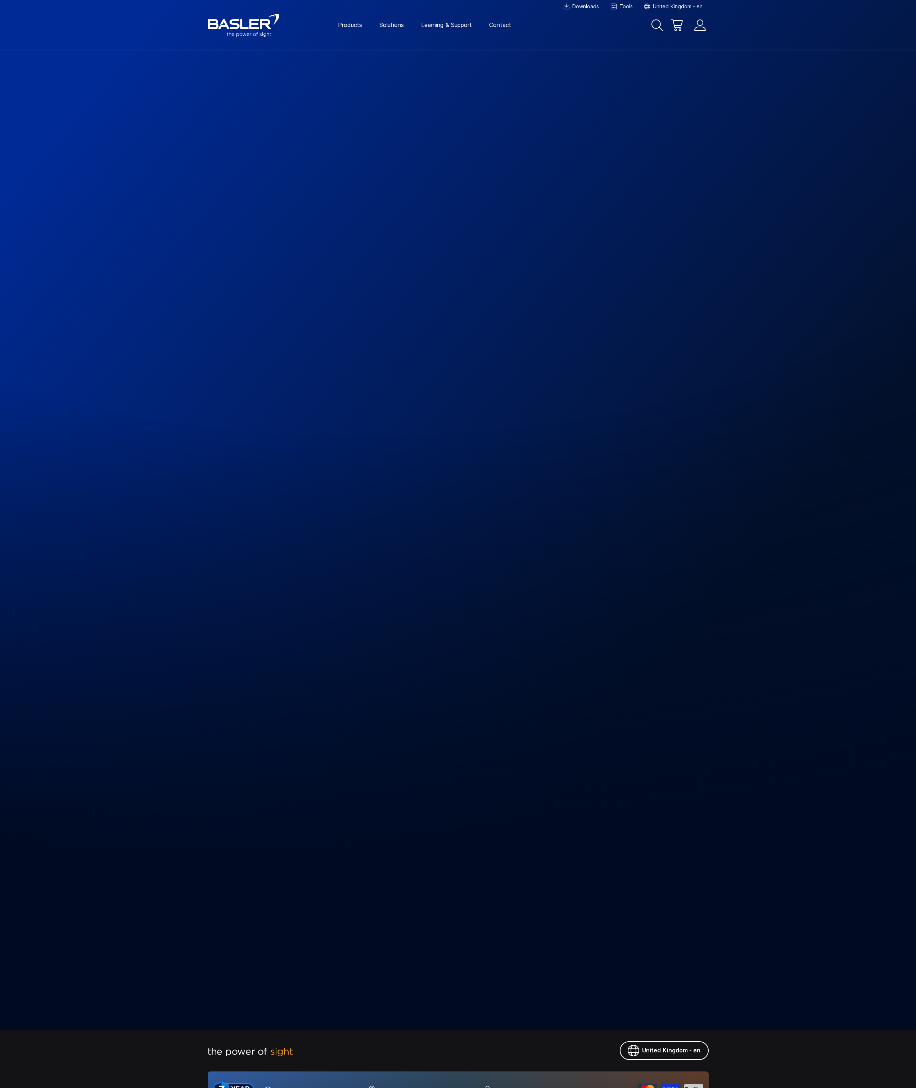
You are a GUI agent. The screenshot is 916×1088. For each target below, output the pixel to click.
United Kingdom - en (671, 1050)
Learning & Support (446, 24)
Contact (500, 24)
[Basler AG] (244, 25)
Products (350, 24)
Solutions (391, 24)
